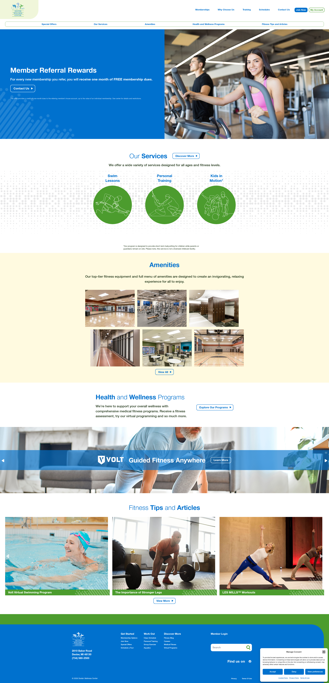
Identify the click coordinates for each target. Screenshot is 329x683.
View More (163, 600)
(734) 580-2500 (80, 658)
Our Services (100, 24)
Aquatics (147, 648)
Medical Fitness (170, 644)
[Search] (248, 647)
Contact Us (21, 88)
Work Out (149, 633)
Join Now (124, 641)
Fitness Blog (169, 638)
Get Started (127, 633)
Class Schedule (150, 638)
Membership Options (129, 638)
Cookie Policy (283, 678)
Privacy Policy (294, 678)
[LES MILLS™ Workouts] (164, 556)
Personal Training (151, 641)
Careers (167, 641)
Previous (8, 556)
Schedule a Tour (127, 648)
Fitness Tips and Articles (274, 24)
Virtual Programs (170, 648)
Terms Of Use (304, 678)
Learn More (212, 460)
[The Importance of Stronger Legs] (57, 556)
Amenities (150, 24)
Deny (294, 671)
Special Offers (49, 24)
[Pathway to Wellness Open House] (272, 556)
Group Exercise (150, 644)
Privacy (234, 679)
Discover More (184, 156)
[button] (324, 652)
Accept (273, 671)
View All (163, 372)
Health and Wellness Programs (209, 24)
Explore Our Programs (213, 407)
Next (320, 556)
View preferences (315, 671)
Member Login (219, 633)
